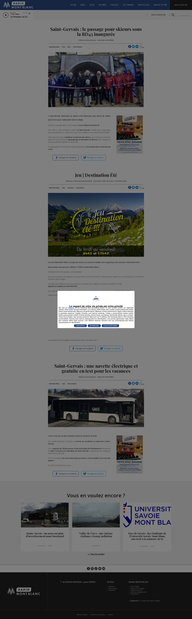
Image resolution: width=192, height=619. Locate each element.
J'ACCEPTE (80, 326)
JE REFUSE (94, 326)
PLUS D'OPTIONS (110, 326)
